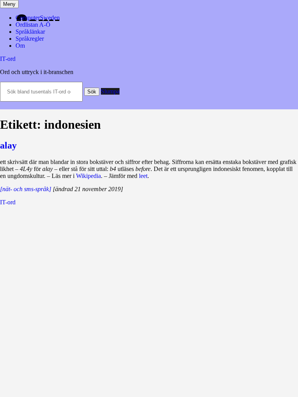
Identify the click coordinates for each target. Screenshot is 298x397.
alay (8, 145)
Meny (9, 4)
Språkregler (30, 38)
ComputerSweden (38, 17)
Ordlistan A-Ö (33, 24)
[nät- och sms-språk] (25, 189)
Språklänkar (30, 31)
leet (143, 176)
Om (20, 45)
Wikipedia (88, 176)
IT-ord (8, 58)
